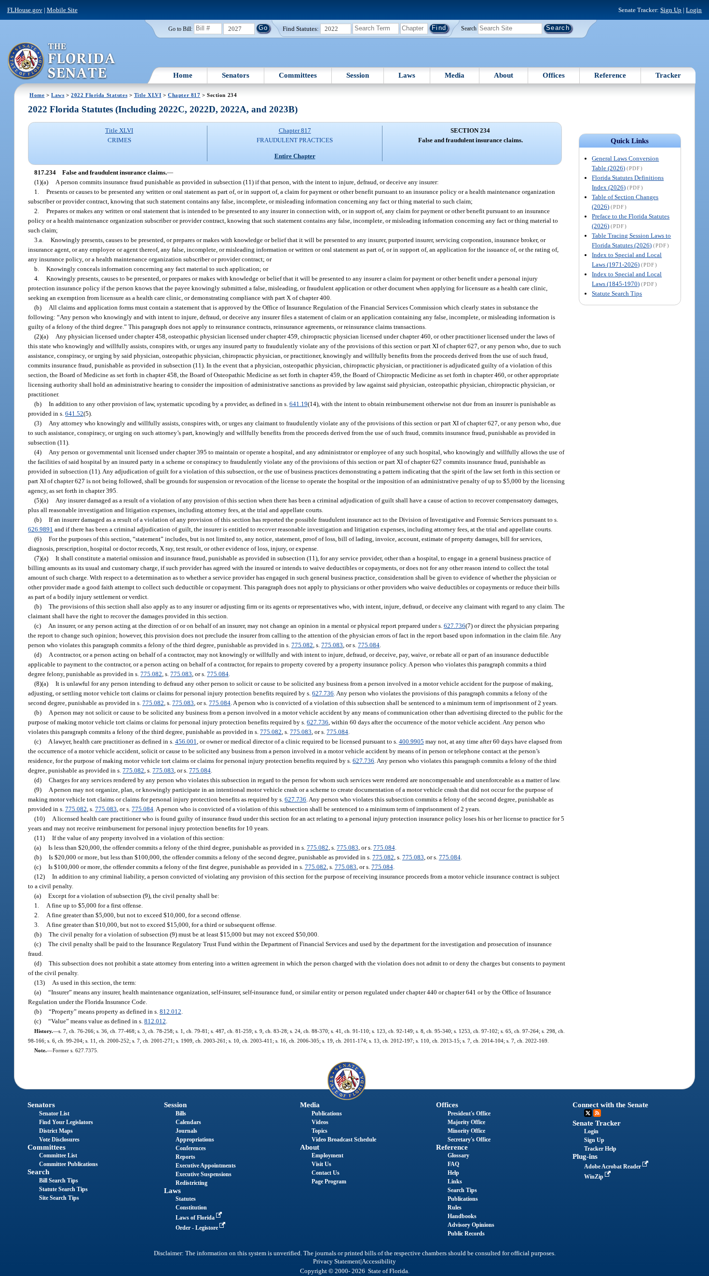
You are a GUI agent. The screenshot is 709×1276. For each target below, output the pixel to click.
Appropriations (195, 1139)
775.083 (332, 645)
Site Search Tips (59, 1198)
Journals (186, 1130)
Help (453, 1172)
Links (455, 1181)
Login (694, 10)
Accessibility (379, 1261)
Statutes (186, 1198)
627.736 (454, 625)
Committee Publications (68, 1164)
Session (357, 75)
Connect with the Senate (610, 1105)
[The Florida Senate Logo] (62, 61)
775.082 (302, 645)
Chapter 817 (184, 95)
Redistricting (191, 1183)
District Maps (56, 1130)
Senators (235, 75)
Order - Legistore (197, 1227)
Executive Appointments (206, 1165)
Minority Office (466, 1130)
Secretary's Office (469, 1139)
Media (454, 75)
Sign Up (671, 10)
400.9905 (411, 741)
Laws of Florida (196, 1217)
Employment (327, 1155)
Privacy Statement (336, 1261)
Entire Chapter (294, 156)
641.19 (298, 403)
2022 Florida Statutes (99, 95)
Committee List (58, 1155)
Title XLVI (148, 95)
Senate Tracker (597, 1123)
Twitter (588, 1113)
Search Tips (462, 1190)
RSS (597, 1113)
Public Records (466, 1233)
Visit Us (321, 1164)
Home (182, 75)
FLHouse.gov (24, 10)
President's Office (469, 1113)
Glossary (458, 1155)
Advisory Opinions (471, 1225)
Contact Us (326, 1172)
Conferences (191, 1148)
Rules (455, 1207)
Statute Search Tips (617, 293)
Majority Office (466, 1122)
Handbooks (462, 1216)
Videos (320, 1122)
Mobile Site (62, 10)
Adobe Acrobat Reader (613, 1166)
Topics (319, 1130)
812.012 (170, 1011)
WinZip (594, 1176)
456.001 (186, 741)
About (503, 75)
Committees (298, 75)
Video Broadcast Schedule (344, 1139)
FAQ (453, 1164)
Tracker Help (600, 1148)
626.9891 (40, 529)
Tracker (668, 75)
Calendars (188, 1122)
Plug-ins (585, 1156)
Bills (181, 1113)
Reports (185, 1157)
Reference (610, 75)
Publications (327, 1113)
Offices (554, 75)
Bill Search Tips (58, 1180)
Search (469, 28)
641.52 (74, 413)
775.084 (369, 645)
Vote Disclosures (59, 1139)
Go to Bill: (180, 29)
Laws (406, 75)
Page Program (329, 1181)
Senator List (54, 1113)
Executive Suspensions (204, 1174)
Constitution (191, 1207)
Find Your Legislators (66, 1122)
